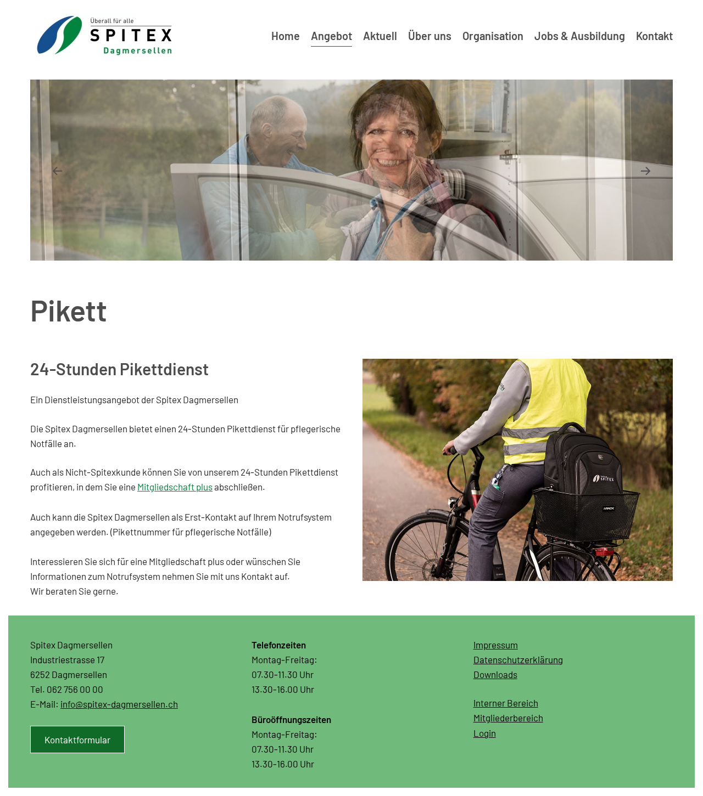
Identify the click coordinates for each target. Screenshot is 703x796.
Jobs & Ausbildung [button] (579, 35)
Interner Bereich (505, 702)
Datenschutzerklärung (518, 659)
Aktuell (380, 35)
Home (285, 35)
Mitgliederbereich (508, 717)
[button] (57, 170)
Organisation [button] (492, 35)
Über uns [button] (429, 35)
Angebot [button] (331, 35)
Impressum (495, 644)
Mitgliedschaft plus (175, 486)
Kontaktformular (77, 739)
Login (484, 732)
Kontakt (654, 35)
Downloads (495, 674)
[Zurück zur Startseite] (104, 35)
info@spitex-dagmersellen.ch (119, 703)
